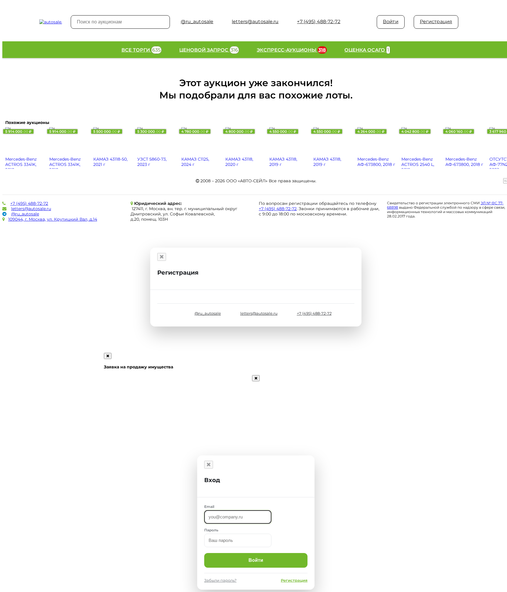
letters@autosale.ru (31, 208)
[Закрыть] (161, 257)
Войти (390, 21)
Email (209, 506)
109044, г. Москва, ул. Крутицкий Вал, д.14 (52, 219)
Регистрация (436, 21)
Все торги (140, 50)
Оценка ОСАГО (366, 50)
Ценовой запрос (208, 50)
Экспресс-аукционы (291, 50)
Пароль (211, 530)
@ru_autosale (25, 214)
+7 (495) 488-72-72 (29, 203)
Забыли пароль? (220, 580)
